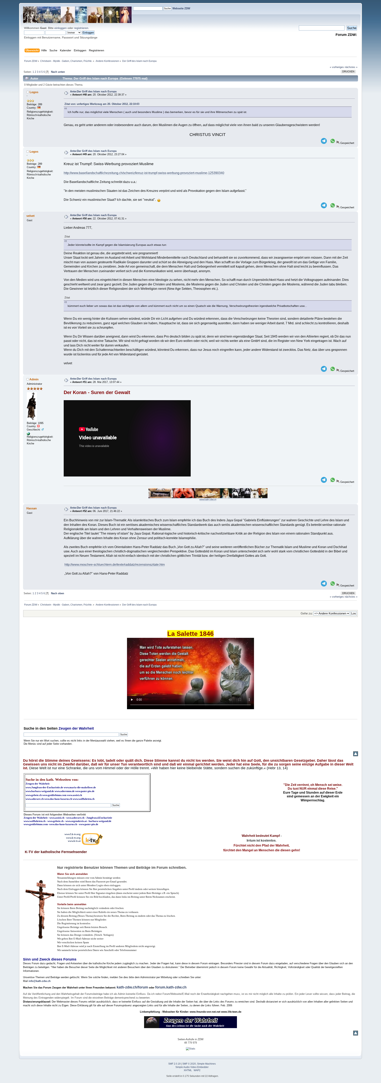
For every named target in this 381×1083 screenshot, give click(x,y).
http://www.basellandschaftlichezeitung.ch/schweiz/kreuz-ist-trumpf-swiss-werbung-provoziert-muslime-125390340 (144, 173)
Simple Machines (206, 1064)
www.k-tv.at (74, 840)
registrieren (81, 28)
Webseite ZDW (181, 8)
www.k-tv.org (73, 837)
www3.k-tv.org (72, 834)
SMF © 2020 (189, 1064)
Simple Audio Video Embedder (192, 1067)
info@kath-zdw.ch (40, 981)
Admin (33, 379)
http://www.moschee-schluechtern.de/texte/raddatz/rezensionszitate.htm (114, 564)
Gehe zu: (307, 613)
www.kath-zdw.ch (207, 499)
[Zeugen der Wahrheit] (28, 434)
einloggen (60, 28)
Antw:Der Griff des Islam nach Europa (93, 91)
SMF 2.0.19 (174, 1064)
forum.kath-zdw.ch (171, 987)
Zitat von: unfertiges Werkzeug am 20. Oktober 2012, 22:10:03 (101, 103)
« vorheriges (337, 67)
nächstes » (351, 67)
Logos (34, 92)
